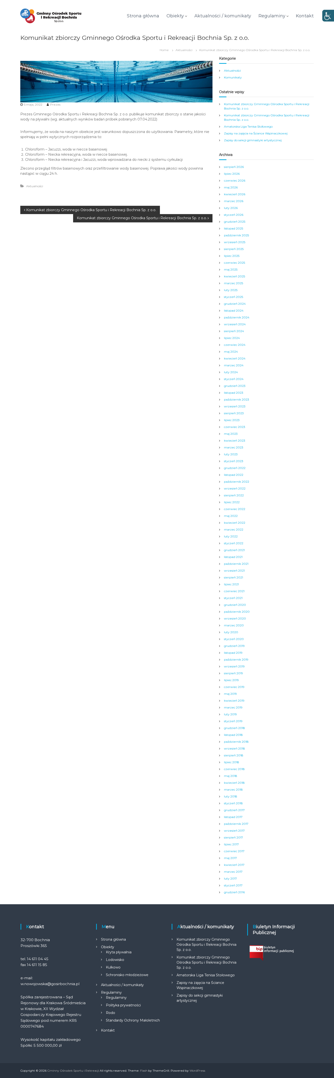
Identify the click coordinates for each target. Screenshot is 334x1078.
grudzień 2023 (234, 386)
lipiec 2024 (232, 338)
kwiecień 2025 (234, 276)
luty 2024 (231, 372)
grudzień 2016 (234, 892)
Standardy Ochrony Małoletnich (133, 1020)
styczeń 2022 (233, 543)
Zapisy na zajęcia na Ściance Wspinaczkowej (256, 133)
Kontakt (305, 16)
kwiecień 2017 (234, 865)
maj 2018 (230, 776)
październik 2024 (236, 317)
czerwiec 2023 (234, 427)
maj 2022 (231, 516)
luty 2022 (231, 536)
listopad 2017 (233, 817)
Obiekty (175, 16)
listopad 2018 (233, 735)
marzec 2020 (234, 625)
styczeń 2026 (233, 215)
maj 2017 (230, 858)
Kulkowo (113, 967)
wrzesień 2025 (234, 242)
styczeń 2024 (234, 379)
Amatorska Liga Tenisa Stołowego (248, 126)
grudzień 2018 (234, 728)
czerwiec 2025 (234, 262)
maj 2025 (230, 269)
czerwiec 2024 (234, 345)
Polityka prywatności (123, 1005)
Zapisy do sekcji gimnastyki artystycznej (253, 140)
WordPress (197, 1070)
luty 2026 (231, 208)
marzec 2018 (233, 789)
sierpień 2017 (233, 837)
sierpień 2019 (233, 673)
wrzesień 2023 (234, 406)
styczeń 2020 (234, 639)
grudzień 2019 (234, 646)
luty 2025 (230, 290)
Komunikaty (233, 77)
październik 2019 (236, 659)
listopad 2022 (233, 475)
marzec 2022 (233, 529)
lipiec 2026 (232, 173)
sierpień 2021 (233, 577)
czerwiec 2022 (234, 509)
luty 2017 (230, 878)
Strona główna (143, 16)
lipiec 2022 (232, 502)
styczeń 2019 (233, 721)
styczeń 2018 (233, 803)
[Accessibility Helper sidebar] (328, 16)
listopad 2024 (234, 310)
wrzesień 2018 (234, 748)
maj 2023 (231, 434)
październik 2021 (236, 564)
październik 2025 (236, 235)
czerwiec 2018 (234, 769)
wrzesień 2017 (234, 830)
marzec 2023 (233, 447)
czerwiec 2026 (234, 180)
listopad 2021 (233, 557)
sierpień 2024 (234, 331)
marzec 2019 (233, 707)
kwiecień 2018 (234, 782)
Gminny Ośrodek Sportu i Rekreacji (73, 1070)
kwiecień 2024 (234, 358)
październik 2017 (236, 824)
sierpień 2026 (234, 167)
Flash (143, 1070)
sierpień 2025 (234, 249)
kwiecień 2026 (234, 194)
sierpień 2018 (233, 755)
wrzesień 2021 (234, 570)
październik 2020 (237, 611)
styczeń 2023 (233, 461)
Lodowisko (115, 960)
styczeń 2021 (233, 598)
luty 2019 (230, 714)
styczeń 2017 (233, 885)
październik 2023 (236, 399)
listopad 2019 (233, 652)
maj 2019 (230, 694)
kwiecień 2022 (234, 522)
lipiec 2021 (231, 584)
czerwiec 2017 (234, 851)
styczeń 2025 (233, 297)
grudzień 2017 (234, 810)
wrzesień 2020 (235, 618)
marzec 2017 (233, 871)
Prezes (55, 104)
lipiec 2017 (231, 844)
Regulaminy (271, 16)
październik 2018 (236, 741)
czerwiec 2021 (234, 591)
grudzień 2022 (234, 468)
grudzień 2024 (235, 303)
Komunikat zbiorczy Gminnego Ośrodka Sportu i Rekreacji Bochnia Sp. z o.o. (206, 944)
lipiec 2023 (232, 420)
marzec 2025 (233, 283)
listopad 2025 (233, 228)
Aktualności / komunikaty (222, 16)
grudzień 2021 (234, 550)
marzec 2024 (234, 365)
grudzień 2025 (234, 221)
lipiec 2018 (231, 762)
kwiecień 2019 (234, 700)
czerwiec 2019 (234, 687)
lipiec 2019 (231, 680)
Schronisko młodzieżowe (127, 975)
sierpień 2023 (234, 413)
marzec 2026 (233, 201)
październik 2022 (236, 481)
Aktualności (184, 50)
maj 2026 (231, 187)
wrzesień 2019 (234, 666)
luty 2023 (231, 454)
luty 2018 (230, 796)
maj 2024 (231, 351)
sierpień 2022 (234, 495)
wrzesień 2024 (235, 324)
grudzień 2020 (235, 605)
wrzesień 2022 (234, 488)
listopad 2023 (233, 392)
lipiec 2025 (231, 256)
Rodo (110, 1013)
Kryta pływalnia (119, 952)
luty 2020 (231, 632)
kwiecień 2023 (234, 440)
